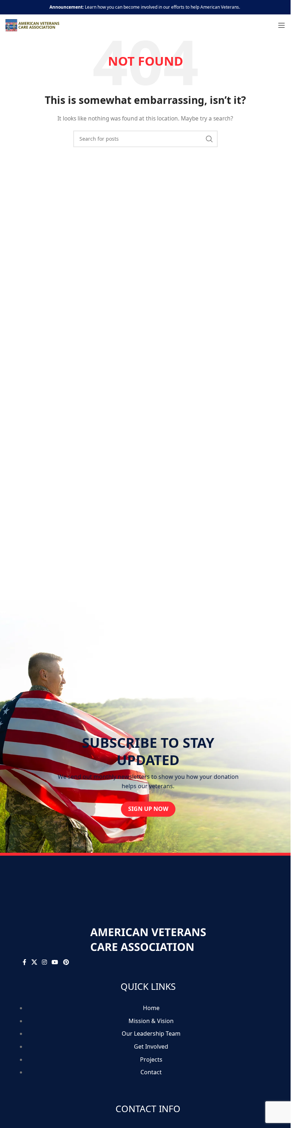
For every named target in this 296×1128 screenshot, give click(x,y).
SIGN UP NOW (148, 809)
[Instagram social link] (44, 962)
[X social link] (34, 962)
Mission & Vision (151, 1021)
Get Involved (151, 1046)
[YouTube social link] (55, 962)
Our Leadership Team (151, 1033)
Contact (151, 1072)
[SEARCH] (209, 139)
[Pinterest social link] (66, 962)
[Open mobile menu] (281, 25)
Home (151, 1008)
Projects (151, 1059)
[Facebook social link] (24, 962)
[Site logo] (32, 24)
